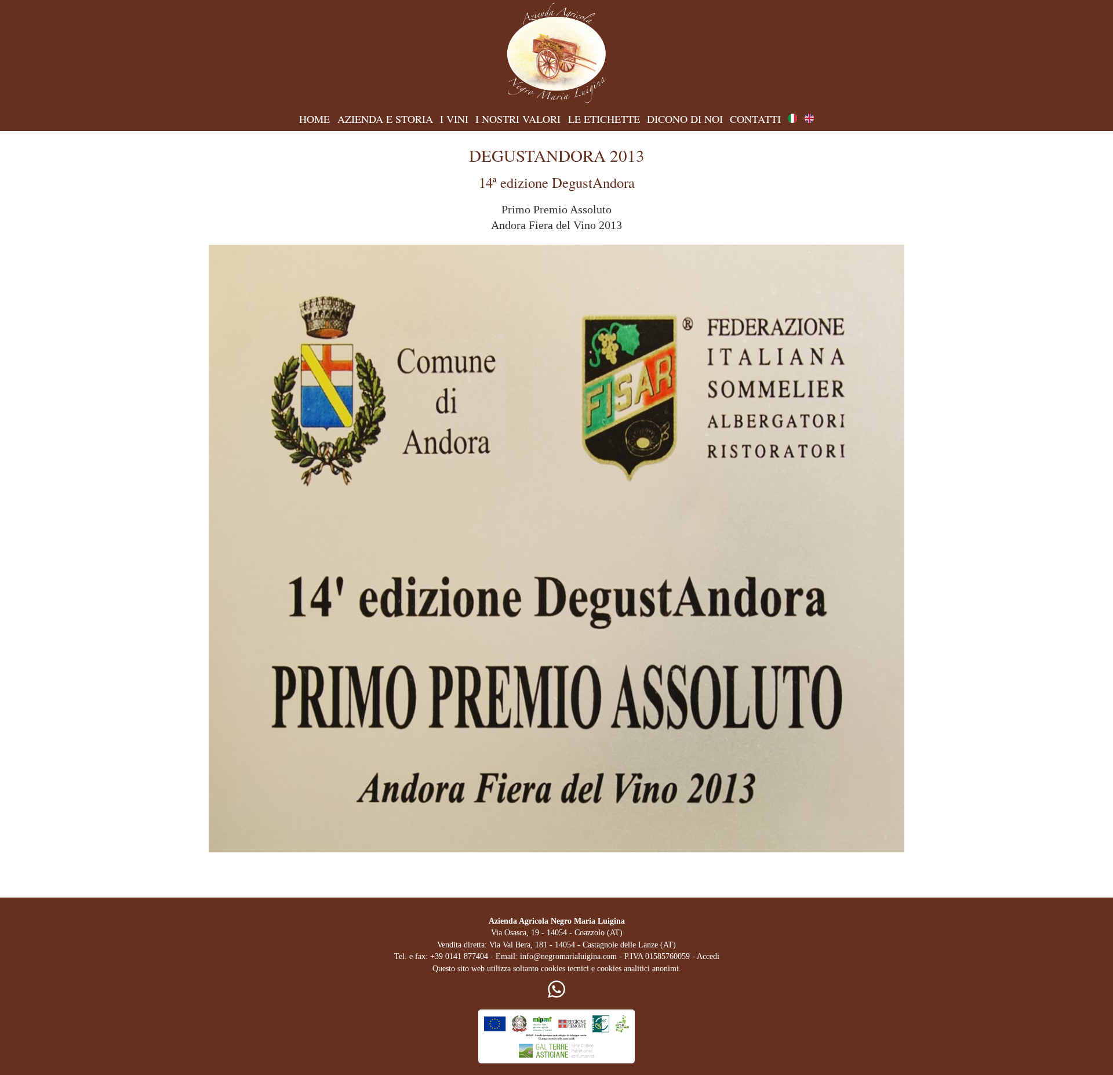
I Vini (454, 119)
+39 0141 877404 (459, 956)
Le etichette (604, 119)
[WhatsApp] (556, 995)
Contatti (755, 119)
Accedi (708, 956)
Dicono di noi (685, 119)
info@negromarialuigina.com (568, 956)
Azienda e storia (385, 119)
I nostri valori (518, 119)
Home (314, 119)
